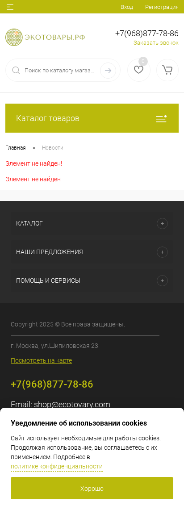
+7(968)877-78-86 (147, 33)
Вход (127, 7)
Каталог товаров (47, 118)
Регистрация (162, 7)
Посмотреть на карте (41, 360)
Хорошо (92, 488)
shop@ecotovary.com (72, 404)
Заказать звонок (156, 42)
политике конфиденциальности (57, 466)
